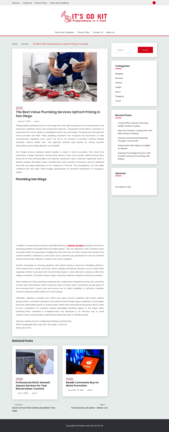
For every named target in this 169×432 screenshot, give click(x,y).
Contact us (27, 3)
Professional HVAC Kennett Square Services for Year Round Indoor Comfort (33, 385)
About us (16, 3)
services (19, 107)
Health (118, 87)
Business (119, 78)
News (118, 92)
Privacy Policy (41, 3)
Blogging (119, 73)
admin (36, 121)
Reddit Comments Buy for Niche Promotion (82, 384)
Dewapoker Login (123, 186)
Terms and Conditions (59, 3)
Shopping (119, 96)
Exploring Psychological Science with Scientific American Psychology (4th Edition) (134, 156)
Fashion (118, 82)
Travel (118, 101)
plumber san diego (76, 245)
